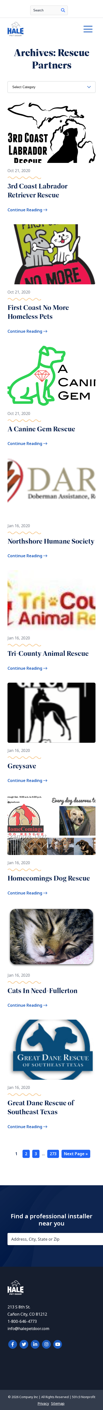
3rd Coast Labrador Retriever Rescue (38, 190)
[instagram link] (46, 1344)
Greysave (22, 766)
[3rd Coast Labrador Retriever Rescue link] (52, 133)
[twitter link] (24, 1344)
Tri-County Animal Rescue (48, 653)
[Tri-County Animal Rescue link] (52, 600)
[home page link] (40, 29)
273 (53, 1154)
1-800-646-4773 (22, 1321)
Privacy (43, 1403)
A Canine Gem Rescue (41, 429)
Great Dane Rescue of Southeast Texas (41, 1107)
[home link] (16, 1293)
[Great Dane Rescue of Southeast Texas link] (52, 1050)
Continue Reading (25, 210)
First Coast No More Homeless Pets (38, 312)
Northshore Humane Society (51, 541)
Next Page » (76, 1154)
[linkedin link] (35, 1344)
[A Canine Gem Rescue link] (52, 376)
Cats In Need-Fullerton (43, 990)
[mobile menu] (88, 29)
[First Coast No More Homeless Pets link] (52, 254)
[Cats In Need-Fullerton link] (52, 937)
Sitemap (57, 1403)
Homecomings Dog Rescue (49, 878)
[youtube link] (57, 1344)
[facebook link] (12, 1344)
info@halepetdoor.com (28, 1329)
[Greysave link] (52, 713)
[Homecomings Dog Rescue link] (52, 825)
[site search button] (63, 10)
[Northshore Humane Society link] (52, 488)
